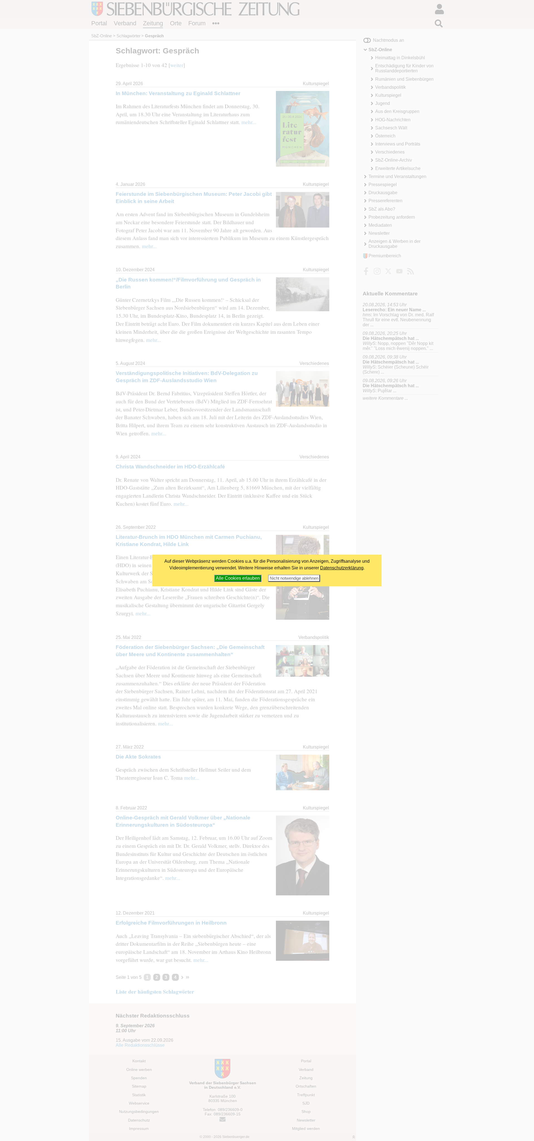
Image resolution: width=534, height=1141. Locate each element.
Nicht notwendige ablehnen (294, 578)
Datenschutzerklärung (342, 567)
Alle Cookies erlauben (238, 578)
